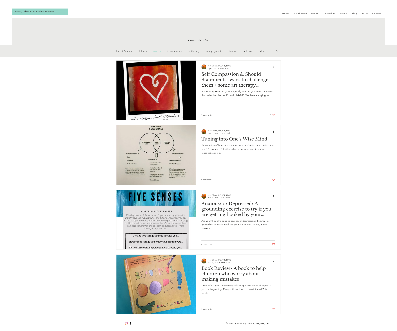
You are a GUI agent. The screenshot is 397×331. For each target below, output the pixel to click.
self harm (248, 51)
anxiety (157, 51)
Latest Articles (124, 51)
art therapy (193, 51)
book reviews (174, 51)
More (262, 51)
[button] (276, 51)
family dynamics (214, 51)
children (142, 51)
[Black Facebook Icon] (130, 323)
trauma (233, 51)
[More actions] (274, 67)
